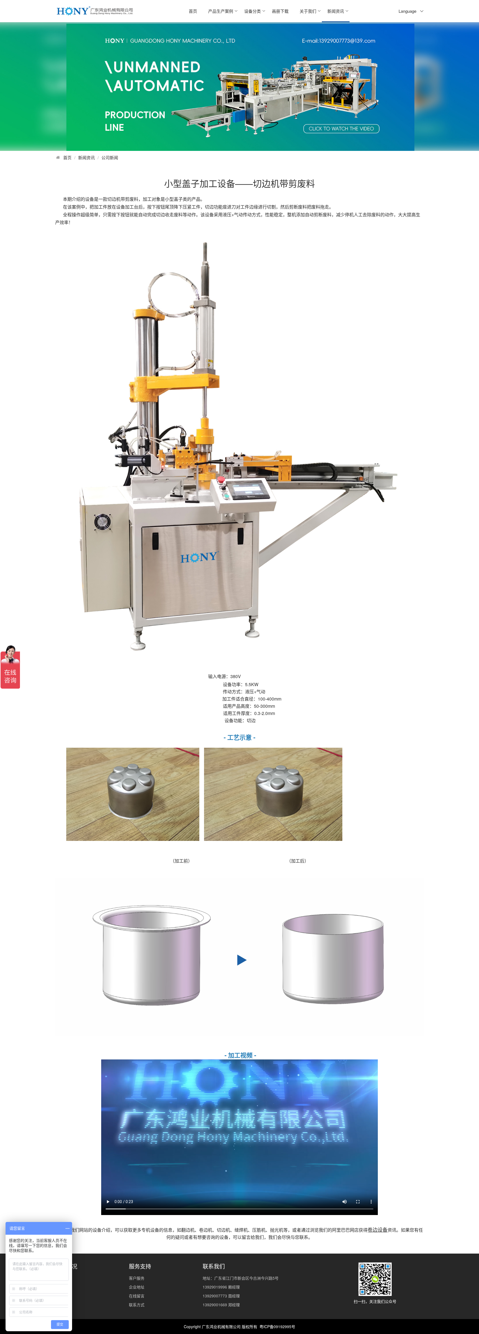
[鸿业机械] (94, 11)
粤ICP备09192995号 (277, 1326)
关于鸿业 (63, 1278)
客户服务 (136, 1278)
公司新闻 (109, 157)
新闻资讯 (335, 11)
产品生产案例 (220, 11)
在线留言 (136, 1296)
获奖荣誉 (63, 1304)
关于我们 (308, 11)
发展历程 (63, 1296)
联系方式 (136, 1304)
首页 (193, 11)
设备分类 (252, 11)
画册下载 (280, 11)
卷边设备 (378, 1229)
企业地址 (136, 1287)
